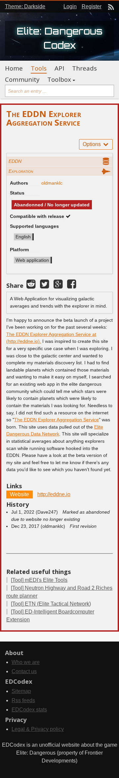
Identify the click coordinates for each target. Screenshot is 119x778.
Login (70, 6)
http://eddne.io (53, 494)
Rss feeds (23, 700)
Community (22, 79)
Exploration (21, 171)
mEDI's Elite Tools (39, 580)
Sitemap (21, 691)
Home (14, 68)
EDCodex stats (29, 709)
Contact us (24, 671)
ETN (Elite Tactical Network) (51, 604)
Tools (39, 68)
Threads (84, 68)
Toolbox (59, 79)
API (59, 68)
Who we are (26, 662)
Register (91, 6)
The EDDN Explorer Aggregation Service (56, 419)
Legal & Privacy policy (38, 729)
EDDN (15, 161)
